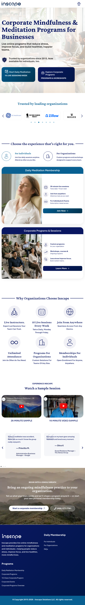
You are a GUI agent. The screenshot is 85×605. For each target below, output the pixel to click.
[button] (3, 116)
